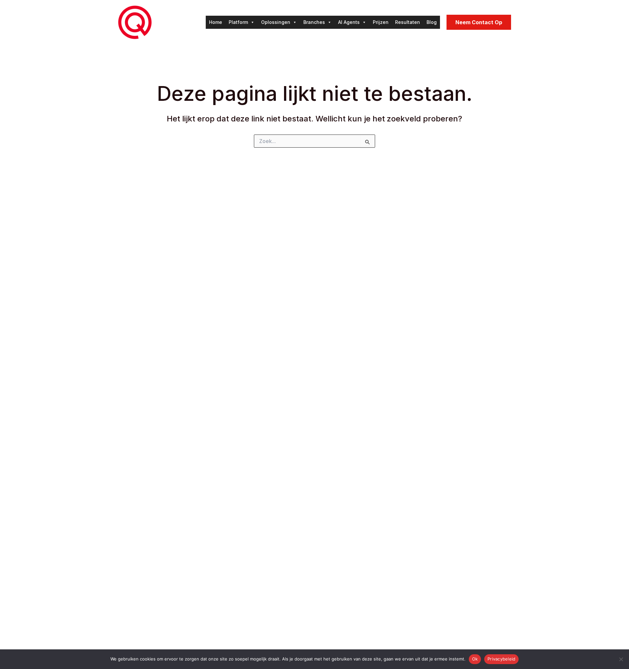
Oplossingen (275, 22)
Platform (238, 22)
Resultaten (407, 22)
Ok (475, 658)
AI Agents (349, 22)
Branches (314, 22)
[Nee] (621, 659)
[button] (479, 22)
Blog (432, 22)
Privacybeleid (501, 658)
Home (215, 22)
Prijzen (381, 22)
